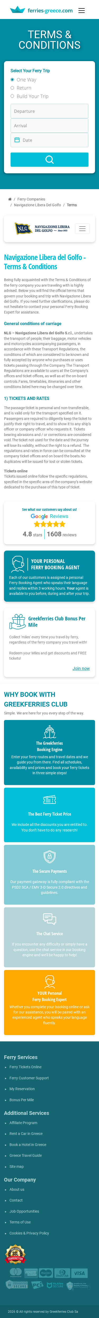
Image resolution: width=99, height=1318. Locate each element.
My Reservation (22, 1089)
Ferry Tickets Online (25, 1067)
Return (24, 88)
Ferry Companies (31, 199)
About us (17, 1189)
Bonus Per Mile (22, 1100)
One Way (26, 79)
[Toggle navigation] (81, 10)
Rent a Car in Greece (26, 1133)
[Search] (49, 160)
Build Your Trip (33, 96)
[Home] (10, 199)
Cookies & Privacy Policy (29, 1233)
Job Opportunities (24, 1211)
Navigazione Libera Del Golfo (37, 205)
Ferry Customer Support (29, 1078)
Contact (16, 1200)
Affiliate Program (23, 1123)
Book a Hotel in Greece (28, 1145)
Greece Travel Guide (26, 1155)
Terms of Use (20, 1222)
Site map (17, 1166)
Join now (81, 668)
